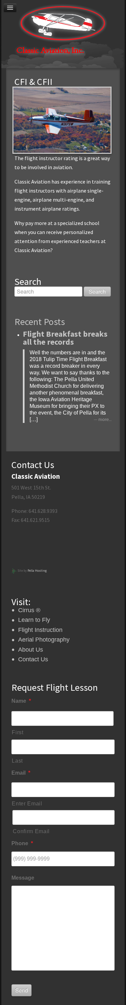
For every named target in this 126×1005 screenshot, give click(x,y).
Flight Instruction (40, 630)
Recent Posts (39, 322)
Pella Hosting (37, 570)
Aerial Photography (44, 639)
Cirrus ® (29, 610)
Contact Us (33, 659)
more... (105, 419)
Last (17, 761)
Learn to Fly (34, 620)
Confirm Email (31, 831)
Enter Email (27, 803)
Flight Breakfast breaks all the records (65, 338)
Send (21, 990)
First (17, 732)
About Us (30, 649)
